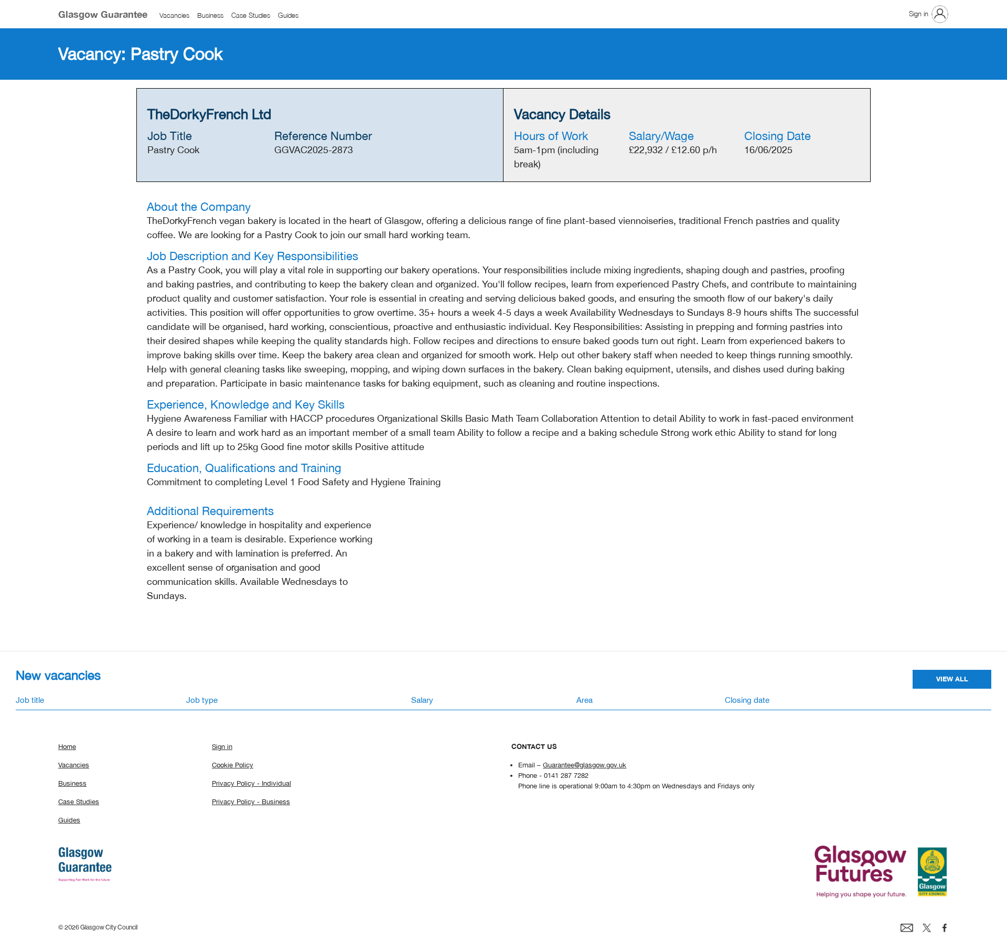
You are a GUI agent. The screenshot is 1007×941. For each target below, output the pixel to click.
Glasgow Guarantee (102, 14)
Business (210, 15)
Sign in (918, 13)
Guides (288, 15)
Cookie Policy (232, 765)
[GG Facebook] (944, 927)
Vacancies (174, 15)
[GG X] (927, 927)
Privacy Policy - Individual (251, 783)
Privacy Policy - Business (251, 801)
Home (67, 746)
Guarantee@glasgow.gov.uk (584, 765)
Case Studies (250, 15)
